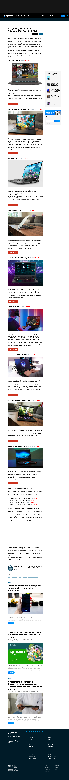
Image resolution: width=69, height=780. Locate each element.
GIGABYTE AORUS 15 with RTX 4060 (18, 504)
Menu (2, 15)
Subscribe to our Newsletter (52, 751)
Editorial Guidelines (32, 756)
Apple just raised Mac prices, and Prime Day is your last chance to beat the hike (55, 91)
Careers (46, 765)
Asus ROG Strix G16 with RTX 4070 (17, 498)
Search (67, 15)
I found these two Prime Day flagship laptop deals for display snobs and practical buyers (54, 85)
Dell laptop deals (18, 51)
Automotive (31, 746)
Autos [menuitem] (48, 15)
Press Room (56, 767)
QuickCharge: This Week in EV (33, 576)
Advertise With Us (32, 754)
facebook (14, 569)
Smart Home (31, 743)
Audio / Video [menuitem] (42, 15)
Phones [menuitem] (25, 15)
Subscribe (57, 120)
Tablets (49, 735)
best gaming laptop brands (19, 380)
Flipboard (42, 731)
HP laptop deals (27, 51)
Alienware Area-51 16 (13, 471)
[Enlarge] (41, 63)
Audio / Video (31, 741)
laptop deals (12, 53)
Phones (30, 735)
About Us (30, 751)
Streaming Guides (51, 741)
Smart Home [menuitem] (52, 15)
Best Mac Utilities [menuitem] (27, 19)
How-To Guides (50, 744)
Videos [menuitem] (58, 15)
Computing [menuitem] (20, 15)
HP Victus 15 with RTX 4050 (16, 502)
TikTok (35, 731)
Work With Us (47, 767)
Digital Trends (7, 17)
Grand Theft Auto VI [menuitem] (9, 19)
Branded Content (51, 752)
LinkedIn (39, 731)
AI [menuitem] (16, 15)
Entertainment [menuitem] (35, 15)
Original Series (50, 746)
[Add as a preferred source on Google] (35, 34)
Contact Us (31, 752)
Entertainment (31, 744)
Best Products (50, 743)
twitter (16, 569)
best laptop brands (33, 50)
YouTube (33, 731)
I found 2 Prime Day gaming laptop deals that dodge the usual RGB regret (55, 103)
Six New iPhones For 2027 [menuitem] (18, 19)
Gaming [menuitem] (29, 15)
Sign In (63, 15)
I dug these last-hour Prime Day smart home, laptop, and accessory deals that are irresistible (55, 79)
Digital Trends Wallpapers (52, 754)
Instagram (29, 731)
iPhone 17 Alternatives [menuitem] (51, 19)
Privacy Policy (49, 123)
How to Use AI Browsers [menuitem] (42, 19)
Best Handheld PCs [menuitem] (34, 19)
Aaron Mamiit (18, 567)
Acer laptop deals (11, 51)
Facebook (26, 731)
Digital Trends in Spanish (52, 756)
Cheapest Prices (14, 576)
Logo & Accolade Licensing (33, 758)
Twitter (31, 731)
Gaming (9, 576)
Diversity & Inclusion (48, 769)
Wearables (50, 737)
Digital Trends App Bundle (52, 758)
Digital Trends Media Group (14, 775)
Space (49, 739)
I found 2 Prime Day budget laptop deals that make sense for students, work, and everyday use (55, 98)
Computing (31, 737)
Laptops (20, 576)
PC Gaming (25, 576)
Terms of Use (47, 771)
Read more (11, 623)
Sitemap (56, 769)
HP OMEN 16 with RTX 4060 (16, 500)
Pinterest (37, 731)
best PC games (24, 38)
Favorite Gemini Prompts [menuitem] (60, 19)
